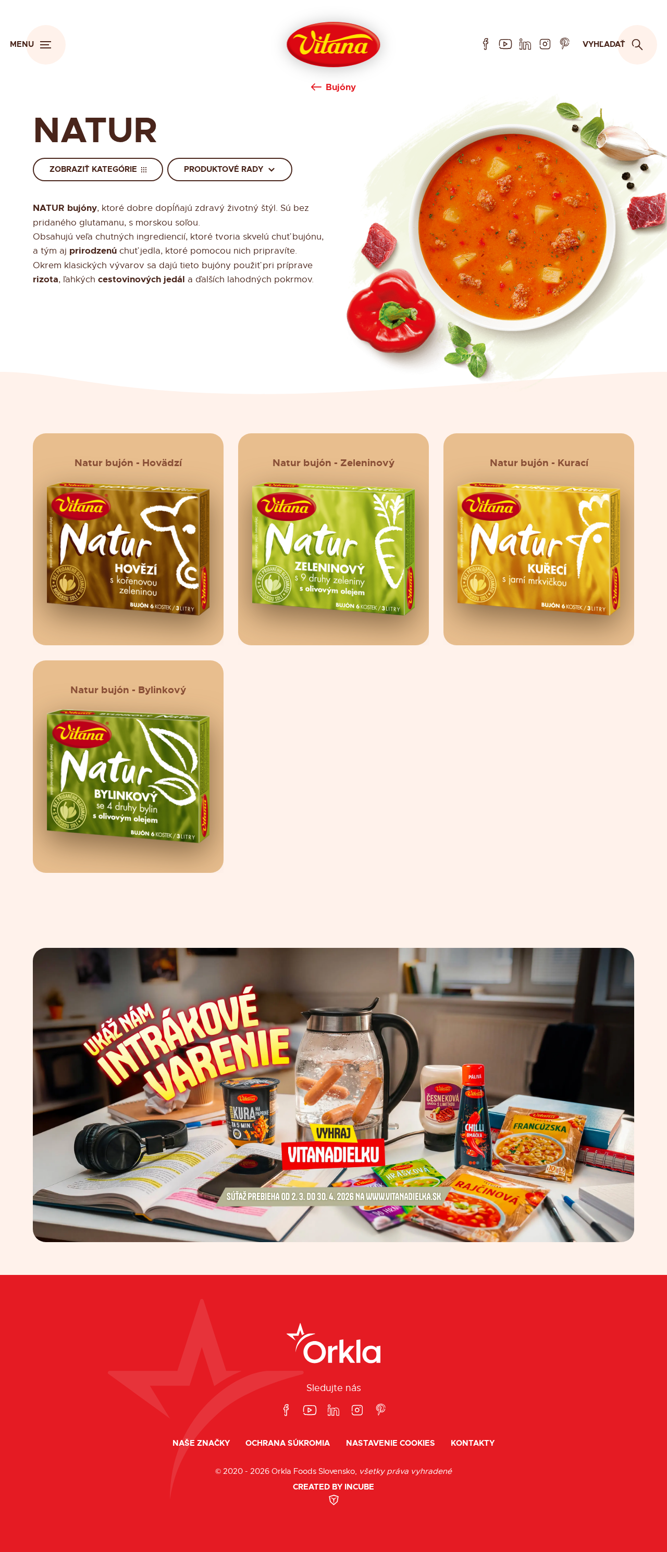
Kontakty (473, 1443)
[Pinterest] (565, 44)
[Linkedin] (525, 44)
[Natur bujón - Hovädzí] (128, 549)
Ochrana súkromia (287, 1443)
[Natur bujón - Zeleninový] (333, 549)
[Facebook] (485, 44)
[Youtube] (505, 44)
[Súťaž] (333, 1095)
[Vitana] (333, 44)
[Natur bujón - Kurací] (539, 549)
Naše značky (201, 1443)
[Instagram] (545, 44)
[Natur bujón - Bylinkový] (128, 776)
